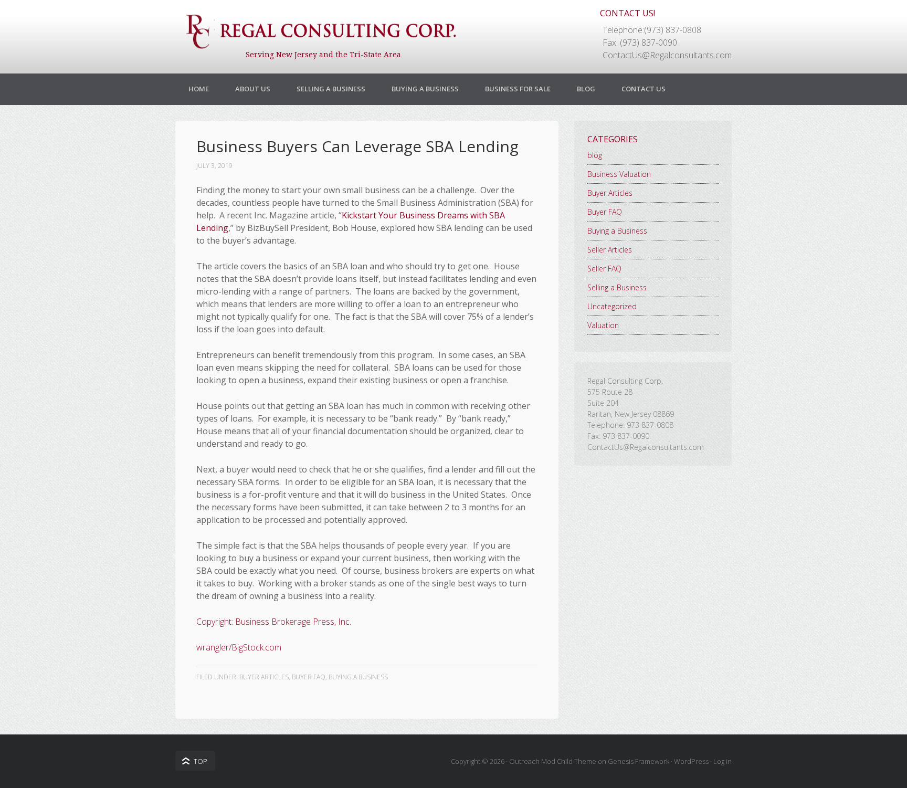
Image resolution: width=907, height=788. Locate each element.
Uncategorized (612, 306)
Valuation (603, 325)
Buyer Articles (264, 677)
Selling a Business (331, 88)
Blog (586, 88)
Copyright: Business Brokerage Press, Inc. (273, 621)
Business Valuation (619, 174)
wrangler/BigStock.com (238, 647)
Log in (722, 761)
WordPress (691, 761)
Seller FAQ (604, 269)
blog (594, 155)
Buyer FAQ (308, 677)
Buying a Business (425, 88)
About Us (252, 88)
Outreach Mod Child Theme (552, 761)
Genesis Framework (638, 761)
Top (200, 761)
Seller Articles (609, 250)
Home (198, 88)
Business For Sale (518, 88)
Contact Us (643, 88)
